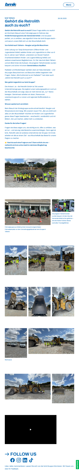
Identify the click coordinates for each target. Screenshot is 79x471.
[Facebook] (12, 460)
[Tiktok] (31, 460)
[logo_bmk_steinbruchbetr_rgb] (10, 5)
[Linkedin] (25, 460)
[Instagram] (19, 460)
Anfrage (77, 465)
